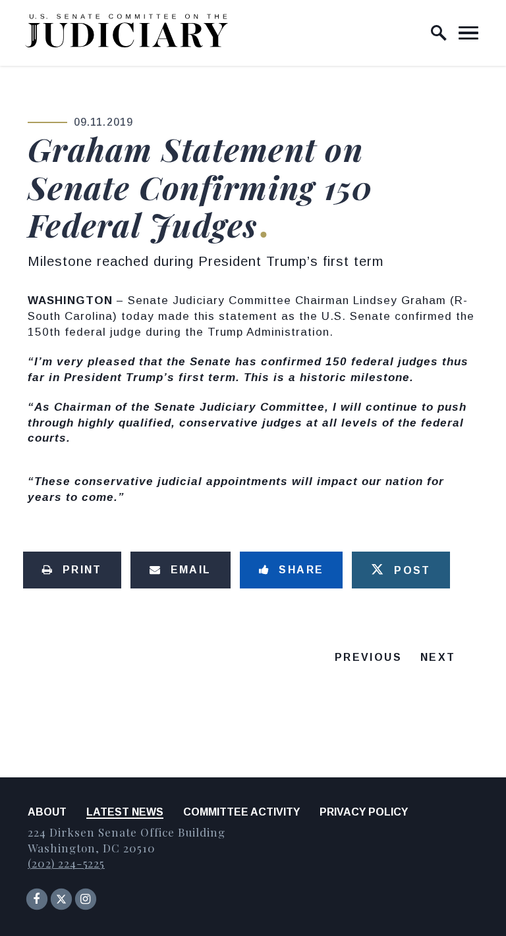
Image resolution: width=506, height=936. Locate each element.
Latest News (124, 812)
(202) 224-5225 (66, 863)
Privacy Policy (364, 812)
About (47, 812)
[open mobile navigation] (468, 33)
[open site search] (439, 33)
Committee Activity (241, 812)
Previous (368, 657)
